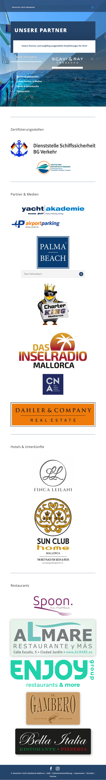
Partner (53, 776)
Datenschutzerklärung (62, 773)
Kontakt (90, 773)
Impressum (79, 773)
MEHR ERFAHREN (26, 57)
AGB (48, 773)
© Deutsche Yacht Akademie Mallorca (27, 773)
